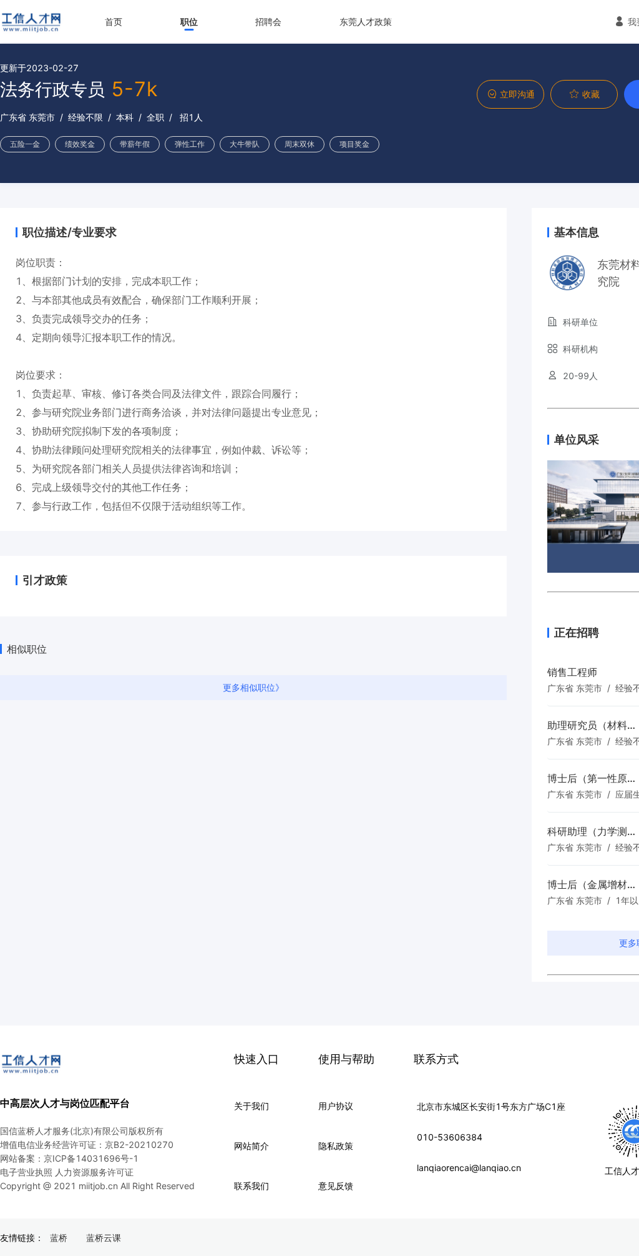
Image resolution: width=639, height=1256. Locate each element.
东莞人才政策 (365, 21)
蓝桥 (58, 1237)
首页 (113, 21)
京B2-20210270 (139, 1144)
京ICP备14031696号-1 (91, 1158)
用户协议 (335, 1105)
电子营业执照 (26, 1172)
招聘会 (268, 21)
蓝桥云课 (103, 1237)
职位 (189, 21)
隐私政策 (335, 1145)
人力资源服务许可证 (94, 1172)
